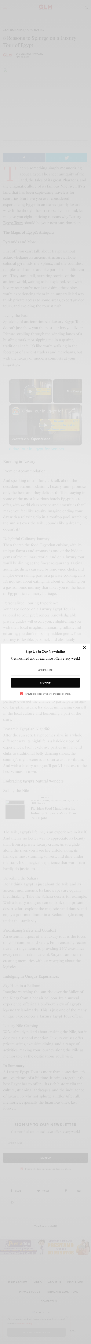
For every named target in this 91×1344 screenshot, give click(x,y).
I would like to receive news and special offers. (47, 693)
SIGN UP (45, 682)
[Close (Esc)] (84, 649)
